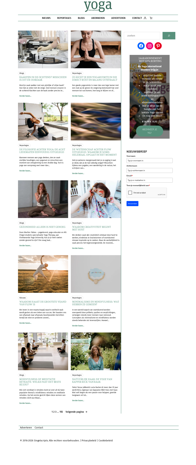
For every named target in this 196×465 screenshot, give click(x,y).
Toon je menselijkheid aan (138, 185)
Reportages (77, 73)
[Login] (145, 18)
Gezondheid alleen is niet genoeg (42, 227)
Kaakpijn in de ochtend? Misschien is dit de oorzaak (43, 78)
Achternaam (132, 166)
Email (130, 175)
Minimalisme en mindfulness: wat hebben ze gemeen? (95, 303)
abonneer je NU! (149, 131)
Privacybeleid (89, 440)
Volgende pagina (76, 412)
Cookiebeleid (106, 440)
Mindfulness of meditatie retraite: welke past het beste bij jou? (40, 382)
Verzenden (132, 203)
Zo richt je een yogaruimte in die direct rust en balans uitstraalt (94, 78)
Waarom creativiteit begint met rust (91, 228)
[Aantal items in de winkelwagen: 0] (151, 18)
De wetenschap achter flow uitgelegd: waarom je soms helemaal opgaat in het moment (94, 152)
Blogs (21, 73)
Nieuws (22, 298)
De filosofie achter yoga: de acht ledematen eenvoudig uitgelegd (42, 150)
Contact (39, 427)
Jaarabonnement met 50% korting (150, 59)
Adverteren (26, 427)
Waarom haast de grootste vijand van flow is (42, 303)
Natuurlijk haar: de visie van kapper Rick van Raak (92, 380)
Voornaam (131, 156)
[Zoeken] (169, 35)
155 (61, 411)
